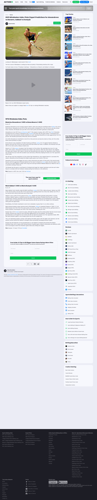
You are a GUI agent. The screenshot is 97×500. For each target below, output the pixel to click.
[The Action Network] (8, 2)
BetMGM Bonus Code (76, 436)
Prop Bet (70, 358)
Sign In (91, 1)
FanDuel (28, 171)
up (59, 163)
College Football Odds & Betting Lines (10, 438)
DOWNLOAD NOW (51, 178)
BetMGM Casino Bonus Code (72, 376)
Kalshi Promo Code (76, 444)
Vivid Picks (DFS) (71, 280)
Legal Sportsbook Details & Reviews (75, 322)
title (52, 132)
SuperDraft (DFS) (71, 286)
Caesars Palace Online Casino (72, 379)
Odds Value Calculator (72, 301)
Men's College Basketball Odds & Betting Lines (12, 440)
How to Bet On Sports (73, 318)
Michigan (51, 452)
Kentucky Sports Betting (73, 215)
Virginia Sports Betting (72, 203)
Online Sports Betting (72, 184)
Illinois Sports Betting (72, 194)
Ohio (50, 453)
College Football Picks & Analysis (32, 438)
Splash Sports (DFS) (72, 283)
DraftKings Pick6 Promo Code (78, 463)
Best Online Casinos (70, 370)
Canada (50, 463)
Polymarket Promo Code (77, 440)
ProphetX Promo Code (76, 450)
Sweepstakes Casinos (70, 385)
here (29, 62)
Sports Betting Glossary (73, 328)
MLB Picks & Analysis (30, 442)
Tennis (11, 14)
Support (4, 492)
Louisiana (51, 438)
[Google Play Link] (63, 482)
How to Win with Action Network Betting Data (77, 334)
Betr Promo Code (75, 469)
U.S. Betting (69, 181)
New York (51, 436)
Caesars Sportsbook (72, 242)
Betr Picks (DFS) (71, 270)
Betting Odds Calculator (73, 298)
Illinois (50, 450)
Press (3, 490)
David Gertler (12, 23)
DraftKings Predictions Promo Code (79, 448)
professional (24, 132)
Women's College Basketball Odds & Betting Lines (13, 442)
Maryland (51, 440)
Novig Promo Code (76, 446)
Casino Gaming (71, 367)
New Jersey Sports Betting (73, 206)
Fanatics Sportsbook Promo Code (79, 434)
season (17, 148)
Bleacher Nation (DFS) (72, 277)
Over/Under (70, 355)
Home (6, 14)
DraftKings (70, 239)
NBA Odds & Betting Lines (8, 436)
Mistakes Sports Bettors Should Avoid (76, 331)
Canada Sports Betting (73, 218)
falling (53, 126)
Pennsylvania (51, 448)
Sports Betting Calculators (75, 294)
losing (38, 143)
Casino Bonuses (69, 373)
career (29, 195)
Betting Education (72, 343)
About (3, 481)
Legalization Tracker (53, 434)
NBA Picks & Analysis (30, 436)
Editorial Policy (5, 485)
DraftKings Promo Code (77, 452)
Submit (33, 258)
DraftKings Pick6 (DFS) (73, 274)
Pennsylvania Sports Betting (74, 197)
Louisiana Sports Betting (73, 190)
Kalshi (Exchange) (71, 252)
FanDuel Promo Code (76, 453)
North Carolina (52, 459)
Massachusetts (52, 455)
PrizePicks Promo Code (77, 476)
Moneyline (70, 352)
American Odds (71, 346)
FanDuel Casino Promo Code (72, 382)
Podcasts (4, 494)
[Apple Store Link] (53, 482)
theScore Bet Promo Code (77, 455)
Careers (4, 487)
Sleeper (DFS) (71, 267)
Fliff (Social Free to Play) (73, 249)
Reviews (68, 227)
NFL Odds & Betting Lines (7, 434)
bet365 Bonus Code (76, 438)
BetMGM (69, 236)
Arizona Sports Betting (72, 212)
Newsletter (4, 496)
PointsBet (24, 228)
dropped (31, 133)
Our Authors (4, 483)
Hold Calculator (71, 310)
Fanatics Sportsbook (72, 233)
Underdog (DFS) (71, 258)
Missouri (50, 461)
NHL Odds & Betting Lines (8, 446)
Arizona (50, 442)
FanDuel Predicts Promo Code (78, 442)
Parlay (69, 361)
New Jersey (51, 446)
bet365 (69, 230)
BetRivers (70, 255)
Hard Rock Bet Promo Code (78, 459)
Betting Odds (71, 313)
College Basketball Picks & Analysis (33, 440)
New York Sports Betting (73, 187)
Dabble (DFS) (71, 264)
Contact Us (4, 498)
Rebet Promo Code (76, 471)
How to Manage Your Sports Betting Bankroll (77, 337)
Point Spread (70, 349)
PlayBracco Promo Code (77, 473)
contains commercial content (12, 274)
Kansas (50, 457)
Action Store (5, 489)
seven (43, 162)
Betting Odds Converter (73, 304)
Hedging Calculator (72, 307)
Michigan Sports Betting (73, 209)
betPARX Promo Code (76, 457)
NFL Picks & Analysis (30, 434)
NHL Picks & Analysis (30, 444)
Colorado (51, 444)
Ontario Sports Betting (72, 222)
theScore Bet (70, 246)
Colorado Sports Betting (73, 200)
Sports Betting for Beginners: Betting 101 (76, 325)
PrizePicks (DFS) (71, 261)
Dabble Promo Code (76, 465)
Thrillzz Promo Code (76, 474)
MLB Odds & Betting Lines (8, 444)
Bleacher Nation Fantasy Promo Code (80, 467)
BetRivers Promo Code (77, 461)
